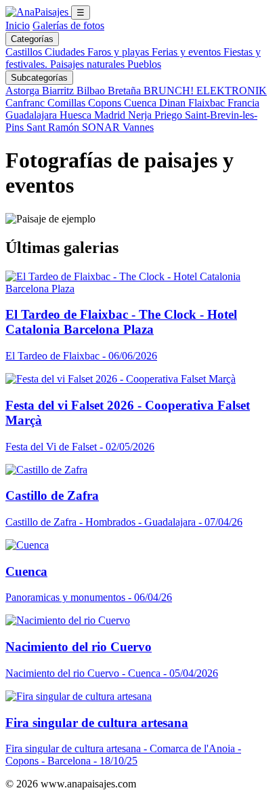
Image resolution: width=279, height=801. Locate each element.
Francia (243, 103)
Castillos (25, 52)
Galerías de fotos (68, 25)
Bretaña (126, 90)
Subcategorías (39, 78)
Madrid (111, 115)
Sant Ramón (54, 127)
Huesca (77, 115)
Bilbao (92, 90)
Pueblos (144, 64)
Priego (169, 115)
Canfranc (26, 103)
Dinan (173, 103)
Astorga (23, 90)
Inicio (17, 25)
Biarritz (59, 90)
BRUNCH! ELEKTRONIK (205, 90)
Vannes (138, 127)
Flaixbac (208, 103)
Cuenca (141, 103)
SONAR (102, 127)
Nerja (141, 115)
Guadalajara (32, 115)
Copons (106, 103)
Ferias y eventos (187, 52)
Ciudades (66, 52)
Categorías (32, 39)
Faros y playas (119, 52)
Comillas (67, 103)
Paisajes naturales (88, 64)
